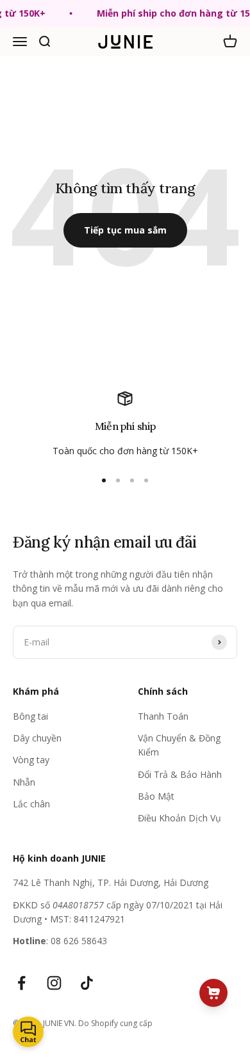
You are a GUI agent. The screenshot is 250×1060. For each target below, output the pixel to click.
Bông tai (30, 716)
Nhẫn (24, 782)
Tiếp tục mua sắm (125, 230)
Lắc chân (31, 804)
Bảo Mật (156, 796)
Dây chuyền (37, 738)
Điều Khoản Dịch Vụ (179, 818)
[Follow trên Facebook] (21, 983)
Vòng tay (31, 760)
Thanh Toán (163, 716)
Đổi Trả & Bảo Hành (180, 774)
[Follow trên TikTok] (87, 983)
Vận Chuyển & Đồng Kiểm (179, 745)
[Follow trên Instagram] (54, 983)
